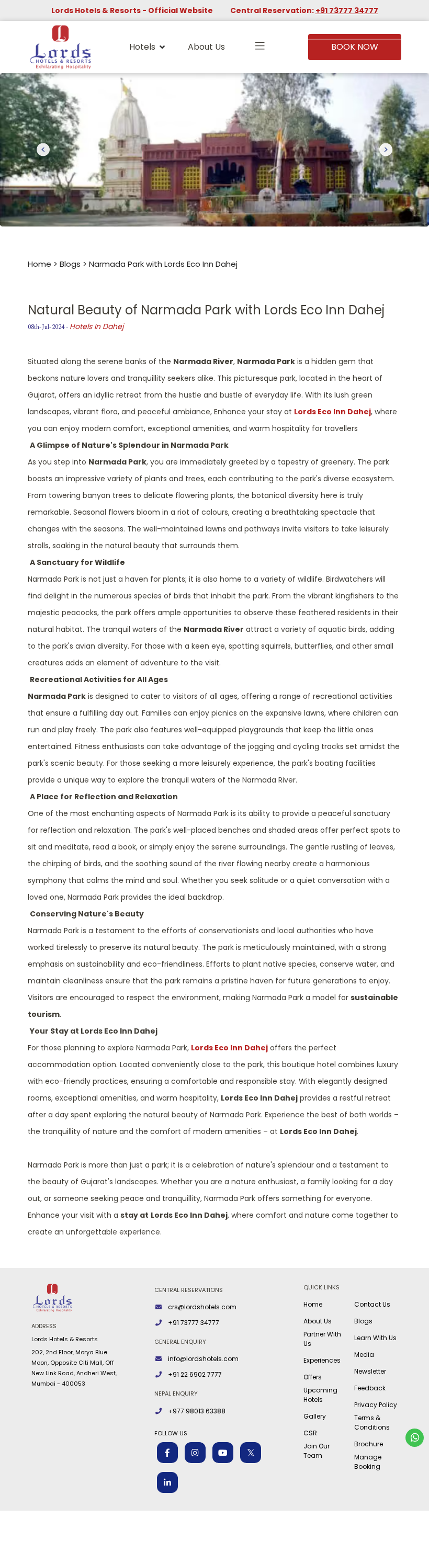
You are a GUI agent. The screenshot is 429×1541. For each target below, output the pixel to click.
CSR (310, 1433)
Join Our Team (316, 1451)
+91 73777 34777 (346, 10)
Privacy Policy (375, 1404)
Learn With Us (375, 1337)
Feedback (370, 1388)
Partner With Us (322, 1339)
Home (39, 263)
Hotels (142, 47)
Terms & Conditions (372, 1422)
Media (364, 1354)
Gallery (314, 1416)
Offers (312, 1377)
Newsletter (370, 1371)
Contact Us (372, 1304)
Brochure (368, 1444)
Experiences (322, 1360)
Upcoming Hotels (320, 1395)
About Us (206, 47)
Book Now (354, 47)
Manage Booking (367, 1462)
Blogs (70, 263)
